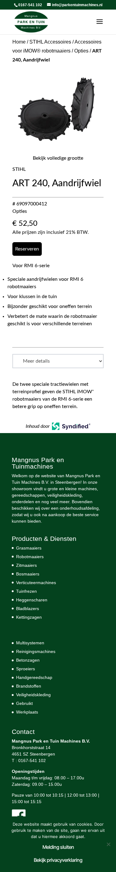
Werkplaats (27, 712)
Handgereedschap (34, 677)
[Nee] (108, 844)
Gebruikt (24, 703)
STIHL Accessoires (50, 41)
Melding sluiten (58, 847)
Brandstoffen (28, 686)
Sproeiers (25, 668)
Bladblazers (27, 608)
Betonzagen (28, 660)
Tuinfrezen (26, 591)
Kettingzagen (29, 617)
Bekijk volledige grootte (58, 158)
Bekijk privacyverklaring (58, 860)
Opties (81, 50)
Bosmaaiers (27, 573)
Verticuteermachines (36, 582)
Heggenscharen (31, 599)
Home (19, 41)
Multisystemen (30, 642)
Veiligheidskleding (33, 694)
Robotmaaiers (30, 556)
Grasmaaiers (28, 548)
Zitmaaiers (26, 565)
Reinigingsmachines (35, 651)
